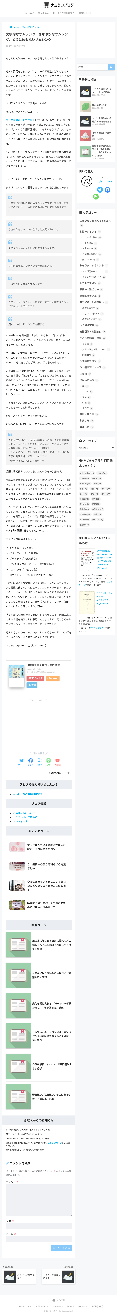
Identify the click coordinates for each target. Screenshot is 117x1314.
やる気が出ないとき (93, 276)
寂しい (105, 488)
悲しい (105, 493)
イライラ (85, 483)
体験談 (85, 373)
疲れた (84, 504)
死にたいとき (90, 259)
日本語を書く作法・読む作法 (43, 665)
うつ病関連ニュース (92, 367)
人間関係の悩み (91, 253)
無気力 (84, 499)
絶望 (96, 504)
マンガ (87, 391)
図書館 (32, 685)
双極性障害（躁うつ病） (96, 349)
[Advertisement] (39, 724)
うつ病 (87, 343)
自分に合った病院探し (94, 302)
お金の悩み (89, 248)
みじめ (96, 478)
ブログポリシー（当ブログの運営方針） (85, 1306)
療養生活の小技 (90, 295)
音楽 (86, 396)
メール (11, 1234)
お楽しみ (86, 420)
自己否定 (97, 509)
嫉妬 (83, 488)
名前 (10, 1220)
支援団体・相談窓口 (92, 331)
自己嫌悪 (85, 514)
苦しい (84, 519)
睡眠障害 (88, 354)
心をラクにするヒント (94, 265)
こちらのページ (55, 1142)
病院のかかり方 (91, 319)
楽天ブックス (36, 678)
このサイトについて (24, 813)
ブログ (87, 408)
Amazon (53, 678)
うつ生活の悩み (91, 237)
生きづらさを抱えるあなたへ (95, 222)
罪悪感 (84, 509)
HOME (60, 1300)
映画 (86, 402)
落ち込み (97, 519)
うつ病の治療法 (90, 361)
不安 (97, 483)
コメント (12, 1182)
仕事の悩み (89, 242)
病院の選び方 (90, 308)
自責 (97, 514)
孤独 (94, 488)
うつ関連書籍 (89, 325)
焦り (96, 499)
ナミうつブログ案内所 (25, 817)
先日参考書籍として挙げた (20, 120)
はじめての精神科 (92, 313)
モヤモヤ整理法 (90, 283)
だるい (101, 473)
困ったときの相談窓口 (64, 12)
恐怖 (94, 493)
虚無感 (84, 524)
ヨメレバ (39, 669)
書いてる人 (43, 12)
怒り (83, 493)
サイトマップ (57, 1306)
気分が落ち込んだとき (94, 271)
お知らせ (86, 427)
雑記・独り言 (89, 414)
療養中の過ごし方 (91, 289)
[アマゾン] (87, 602)
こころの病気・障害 (92, 338)
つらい (84, 478)
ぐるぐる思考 (87, 473)
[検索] (111, 67)
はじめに (29, 12)
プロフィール (20, 821)
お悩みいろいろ (90, 231)
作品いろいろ (89, 380)
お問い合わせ (85, 12)
